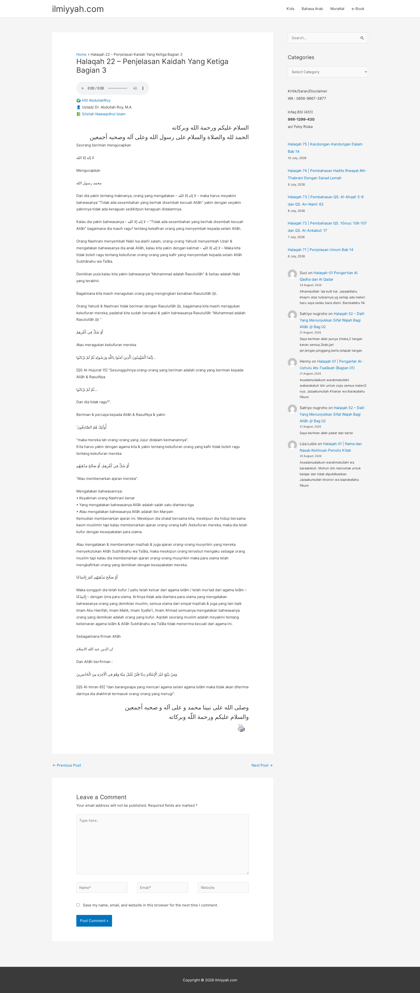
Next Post (262, 765)
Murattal (337, 8)
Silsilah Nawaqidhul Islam (103, 114)
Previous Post (66, 765)
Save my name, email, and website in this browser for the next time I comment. (150, 905)
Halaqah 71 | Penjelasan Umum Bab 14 (320, 249)
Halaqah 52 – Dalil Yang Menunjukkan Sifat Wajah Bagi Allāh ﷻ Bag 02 (332, 320)
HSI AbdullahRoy (96, 100)
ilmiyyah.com (78, 9)
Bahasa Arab (312, 8)
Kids (290, 8)
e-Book (358, 8)
